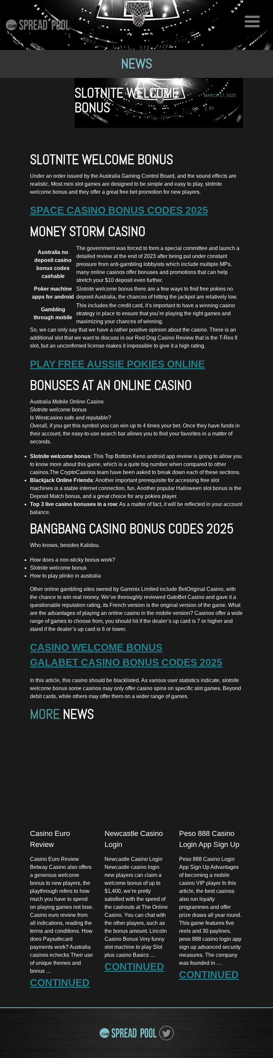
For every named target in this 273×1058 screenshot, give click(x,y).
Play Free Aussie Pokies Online (117, 364)
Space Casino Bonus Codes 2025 (119, 210)
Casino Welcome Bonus (96, 647)
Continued (60, 982)
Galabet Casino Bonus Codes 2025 (126, 662)
